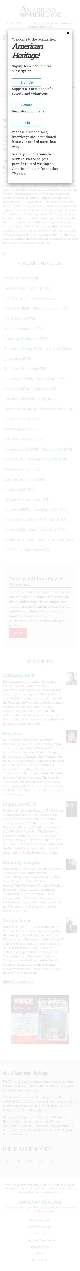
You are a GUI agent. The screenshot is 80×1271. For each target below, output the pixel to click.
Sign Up (26, 82)
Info (26, 123)
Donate (26, 105)
